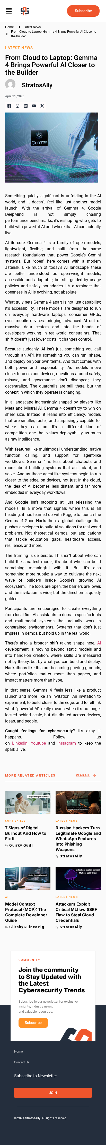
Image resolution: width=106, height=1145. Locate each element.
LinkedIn (20, 743)
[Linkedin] (26, 106)
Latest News (32, 27)
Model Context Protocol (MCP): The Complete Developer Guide (26, 912)
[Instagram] (17, 106)
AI (99, 643)
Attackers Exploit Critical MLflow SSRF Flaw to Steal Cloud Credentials (76, 912)
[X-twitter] (42, 106)
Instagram (65, 743)
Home (18, 1051)
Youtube (38, 743)
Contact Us (21, 1062)
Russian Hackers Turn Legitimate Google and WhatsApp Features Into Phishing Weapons (78, 838)
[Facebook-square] (9, 106)
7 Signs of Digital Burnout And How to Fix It (25, 833)
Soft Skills (15, 820)
